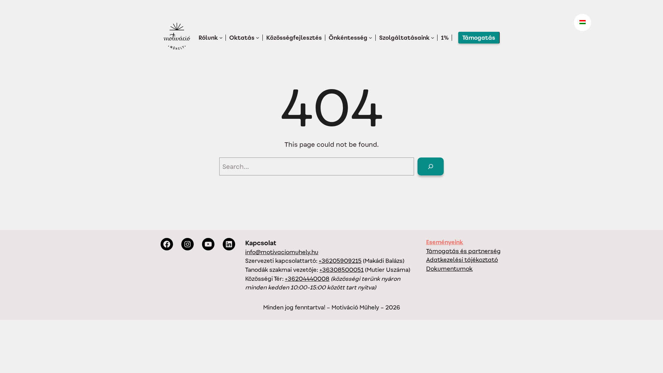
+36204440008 (307, 279)
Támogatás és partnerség (463, 251)
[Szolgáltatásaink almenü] (432, 37)
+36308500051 (341, 270)
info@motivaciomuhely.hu (281, 252)
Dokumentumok (449, 268)
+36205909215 (340, 261)
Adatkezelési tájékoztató (462, 260)
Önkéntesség (348, 38)
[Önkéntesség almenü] (370, 37)
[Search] (430, 166)
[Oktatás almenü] (257, 37)
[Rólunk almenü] (221, 37)
